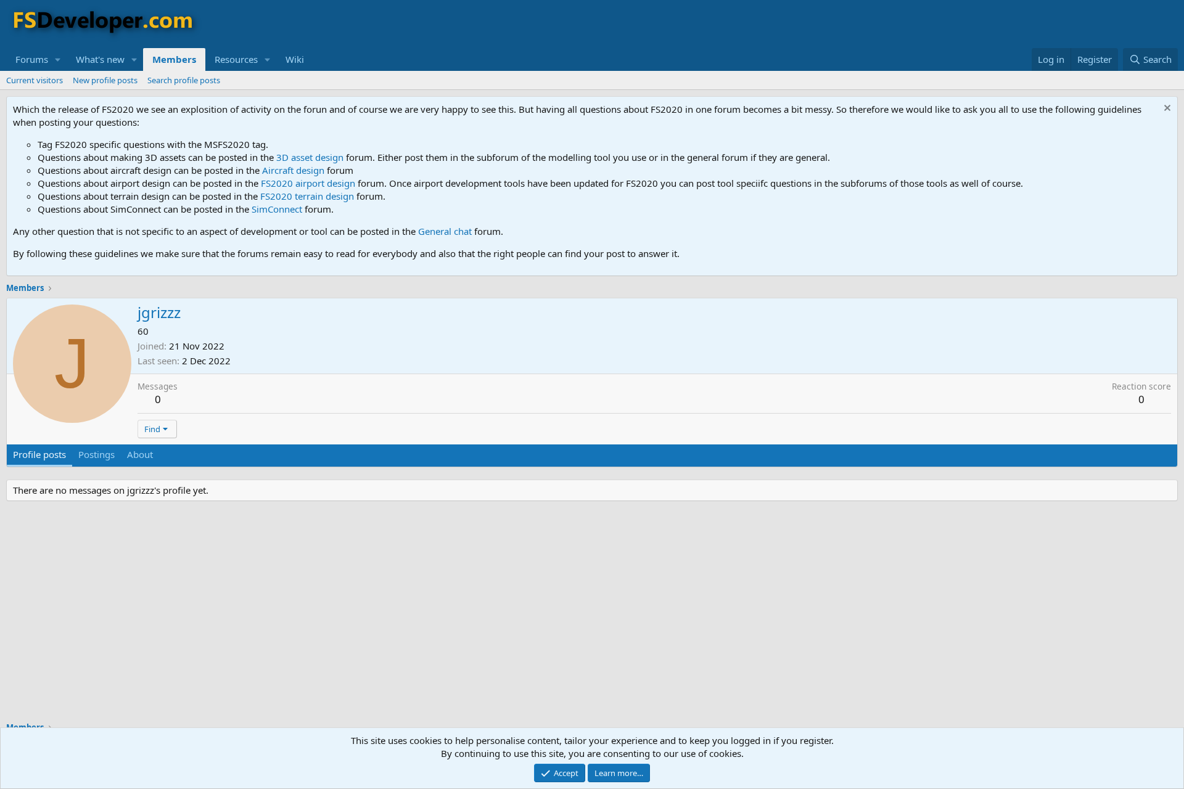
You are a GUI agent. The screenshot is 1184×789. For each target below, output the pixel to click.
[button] (58, 59)
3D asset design (309, 157)
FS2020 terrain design (307, 196)
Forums (31, 59)
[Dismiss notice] (1166, 109)
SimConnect (277, 209)
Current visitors (34, 80)
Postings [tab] (96, 454)
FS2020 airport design (308, 183)
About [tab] (140, 454)
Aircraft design (293, 170)
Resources (236, 59)
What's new (100, 59)
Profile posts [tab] (39, 454)
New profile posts (105, 80)
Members (174, 59)
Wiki (295, 59)
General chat (445, 231)
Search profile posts (183, 80)
